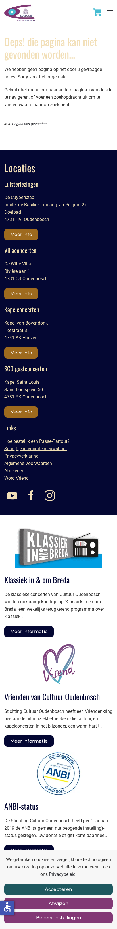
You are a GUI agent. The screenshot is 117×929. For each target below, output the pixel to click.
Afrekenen (14, 470)
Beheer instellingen (58, 917)
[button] (110, 12)
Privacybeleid (62, 874)
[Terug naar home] (19, 10)
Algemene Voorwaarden (28, 463)
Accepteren (58, 889)
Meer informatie (29, 631)
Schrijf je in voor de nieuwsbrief (35, 448)
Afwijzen (58, 903)
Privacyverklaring (21, 456)
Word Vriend (16, 478)
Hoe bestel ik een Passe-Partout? (37, 441)
